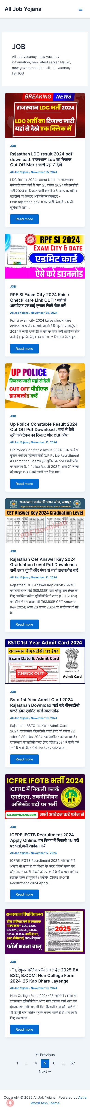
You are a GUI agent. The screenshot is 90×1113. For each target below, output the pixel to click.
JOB (13, 146)
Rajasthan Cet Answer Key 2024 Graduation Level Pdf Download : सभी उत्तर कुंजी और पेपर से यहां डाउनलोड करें (44, 565)
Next (45, 1071)
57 (73, 1063)
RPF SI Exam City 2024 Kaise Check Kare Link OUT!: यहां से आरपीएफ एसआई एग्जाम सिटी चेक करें (39, 300)
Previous (45, 1055)
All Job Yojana (23, 9)
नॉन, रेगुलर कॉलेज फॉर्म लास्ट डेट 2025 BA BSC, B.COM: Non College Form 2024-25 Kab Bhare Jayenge (44, 975)
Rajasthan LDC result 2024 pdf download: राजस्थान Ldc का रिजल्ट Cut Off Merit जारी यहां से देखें (41, 159)
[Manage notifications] (10, 1103)
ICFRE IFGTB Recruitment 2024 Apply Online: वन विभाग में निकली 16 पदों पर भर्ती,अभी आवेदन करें (44, 840)
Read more (24, 219)
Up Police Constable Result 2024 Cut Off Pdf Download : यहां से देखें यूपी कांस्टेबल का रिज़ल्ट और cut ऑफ (44, 429)
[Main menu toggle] (80, 9)
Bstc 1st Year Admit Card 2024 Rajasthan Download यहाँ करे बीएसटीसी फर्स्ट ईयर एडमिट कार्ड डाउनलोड (45, 705)
